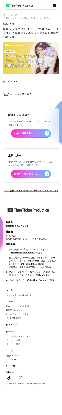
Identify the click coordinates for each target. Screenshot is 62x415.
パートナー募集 (13, 344)
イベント (10, 351)
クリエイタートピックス (17, 314)
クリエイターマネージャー (18, 336)
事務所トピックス (14, 310)
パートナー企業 (13, 340)
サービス (10, 366)
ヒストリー (11, 359)
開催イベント (12, 355)
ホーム (9, 290)
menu (54, 5)
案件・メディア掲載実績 (17, 306)
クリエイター (13, 324)
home (4, 15)
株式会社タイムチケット (17, 226)
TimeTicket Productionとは (18, 294)
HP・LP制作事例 (13, 317)
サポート (10, 331)
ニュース (13, 15)
